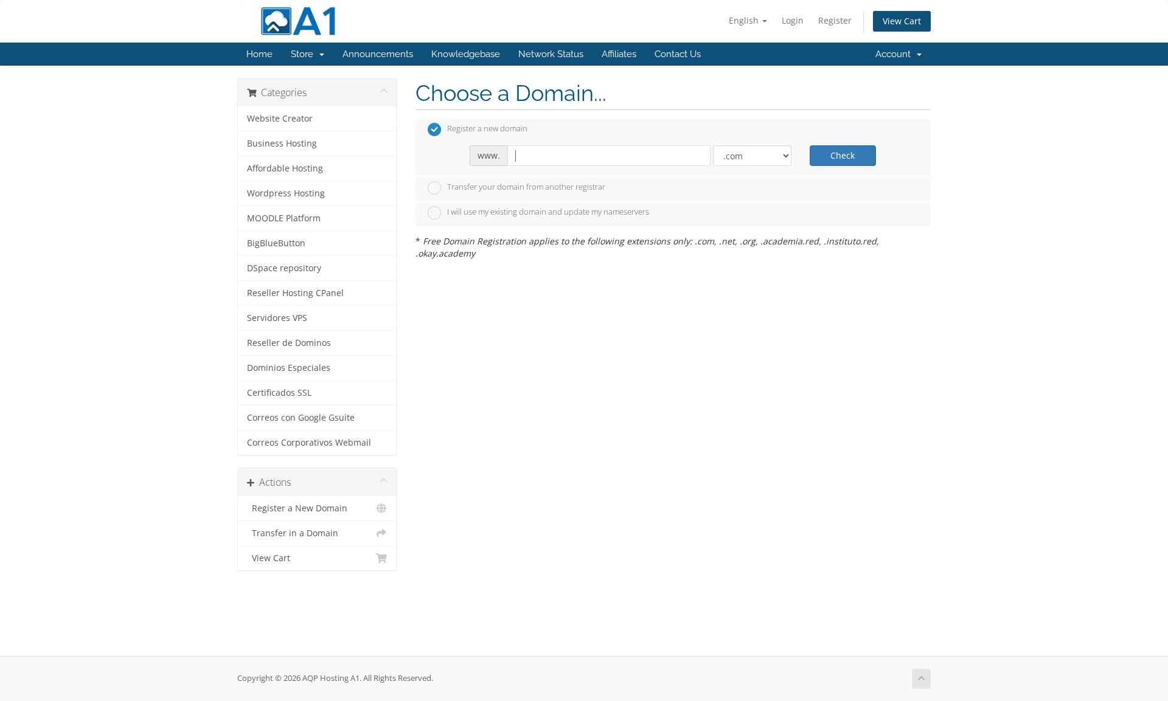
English (745, 20)
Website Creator (280, 118)
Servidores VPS (277, 318)
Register (835, 20)
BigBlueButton (276, 243)
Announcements (377, 54)
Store (304, 54)
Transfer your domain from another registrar (526, 186)
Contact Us (678, 54)
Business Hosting (282, 143)
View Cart (902, 21)
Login (793, 20)
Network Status (550, 54)
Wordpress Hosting (286, 193)
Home (259, 54)
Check (842, 155)
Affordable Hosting (285, 168)
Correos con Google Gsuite (301, 417)
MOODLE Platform (284, 218)
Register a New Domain (297, 508)
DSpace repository (284, 268)
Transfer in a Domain (292, 533)
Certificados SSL (279, 392)
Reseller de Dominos (289, 342)
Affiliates (619, 54)
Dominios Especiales (288, 367)
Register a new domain (487, 128)
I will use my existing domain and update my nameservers (548, 212)
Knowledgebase (465, 54)
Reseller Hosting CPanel (295, 293)
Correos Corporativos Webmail (309, 442)
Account (895, 54)
